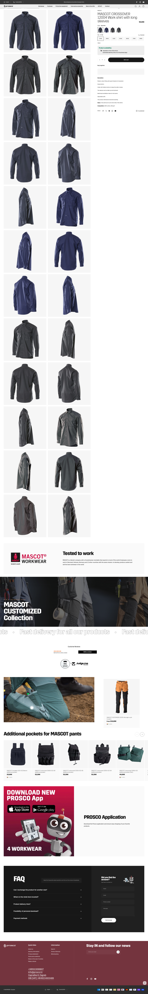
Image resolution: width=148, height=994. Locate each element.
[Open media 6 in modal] (69, 119)
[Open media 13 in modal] (25, 295)
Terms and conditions (34, 956)
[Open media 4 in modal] (69, 75)
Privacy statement (33, 954)
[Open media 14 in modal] (69, 295)
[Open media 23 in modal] (25, 516)
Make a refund (32, 961)
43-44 (120, 38)
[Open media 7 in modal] (25, 163)
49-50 (141, 38)
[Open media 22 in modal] (69, 471)
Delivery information (33, 951)
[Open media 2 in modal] (69, 31)
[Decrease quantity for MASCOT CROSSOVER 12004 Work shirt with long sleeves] (99, 60)
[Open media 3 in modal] (25, 75)
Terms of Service (55, 951)
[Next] (142, 734)
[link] (37, 975)
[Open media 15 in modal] (25, 339)
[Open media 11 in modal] (25, 251)
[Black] (112, 30)
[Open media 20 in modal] (69, 427)
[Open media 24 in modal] (69, 516)
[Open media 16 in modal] (69, 339)
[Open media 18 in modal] (69, 383)
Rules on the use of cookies (35, 959)
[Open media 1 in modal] (25, 31)
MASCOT (100, 10)
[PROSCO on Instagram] (140, 2)
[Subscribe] (118, 952)
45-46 (127, 38)
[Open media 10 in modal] (69, 207)
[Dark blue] (100, 30)
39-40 (107, 38)
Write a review (87, 652)
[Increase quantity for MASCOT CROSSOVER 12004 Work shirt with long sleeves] (105, 60)
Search (53, 949)
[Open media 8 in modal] (69, 163)
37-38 (100, 38)
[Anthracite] (119, 30)
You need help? (141, 110)
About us (30, 949)
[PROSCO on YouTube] (143, 2)
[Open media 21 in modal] (25, 471)
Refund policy (55, 954)
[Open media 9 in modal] (25, 207)
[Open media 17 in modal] (25, 383)
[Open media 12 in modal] (69, 251)
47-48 (134, 38)
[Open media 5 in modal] (25, 119)
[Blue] (106, 30)
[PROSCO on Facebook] (137, 2)
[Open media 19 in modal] (25, 427)
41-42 (114, 38)
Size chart (142, 34)
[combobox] (7, 2)
